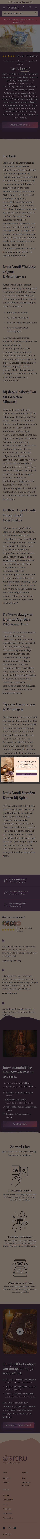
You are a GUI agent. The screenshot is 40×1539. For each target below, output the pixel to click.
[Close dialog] (38, 758)
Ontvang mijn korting (26, 774)
